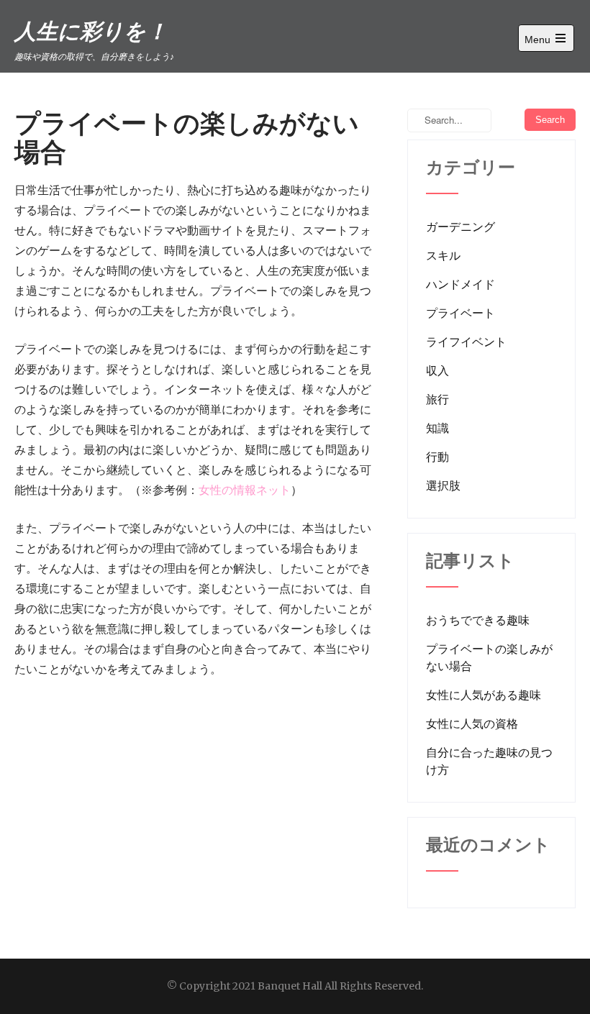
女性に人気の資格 (472, 723)
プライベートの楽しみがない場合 (489, 657)
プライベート (460, 313)
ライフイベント (466, 341)
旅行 (437, 399)
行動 (437, 456)
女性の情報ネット (245, 490)
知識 (437, 428)
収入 (437, 370)
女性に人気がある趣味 (483, 695)
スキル (443, 255)
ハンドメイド (460, 284)
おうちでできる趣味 (478, 620)
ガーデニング (460, 226)
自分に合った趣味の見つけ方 (489, 761)
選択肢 (443, 485)
